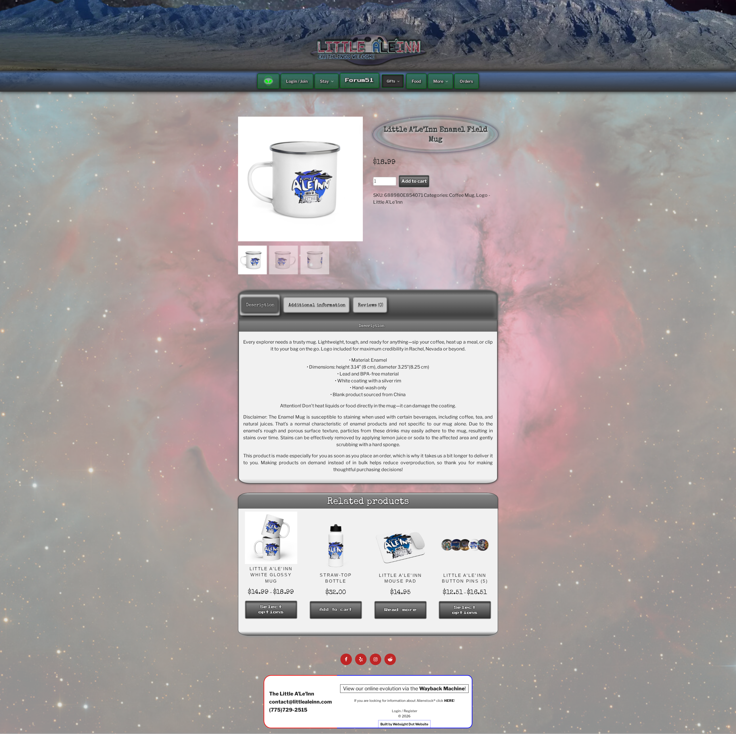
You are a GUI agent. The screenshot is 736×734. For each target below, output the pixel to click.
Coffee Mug (461, 195)
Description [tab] (260, 305)
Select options (270, 609)
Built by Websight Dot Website (404, 724)
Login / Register (404, 711)
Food (416, 81)
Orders (466, 81)
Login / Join (297, 81)
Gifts (391, 81)
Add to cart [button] (335, 609)
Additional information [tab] (317, 305)
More (438, 81)
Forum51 (359, 80)
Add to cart (414, 181)
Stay (324, 81)
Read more (400, 610)
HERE (449, 701)
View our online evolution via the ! (404, 688)
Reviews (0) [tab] (370, 305)
